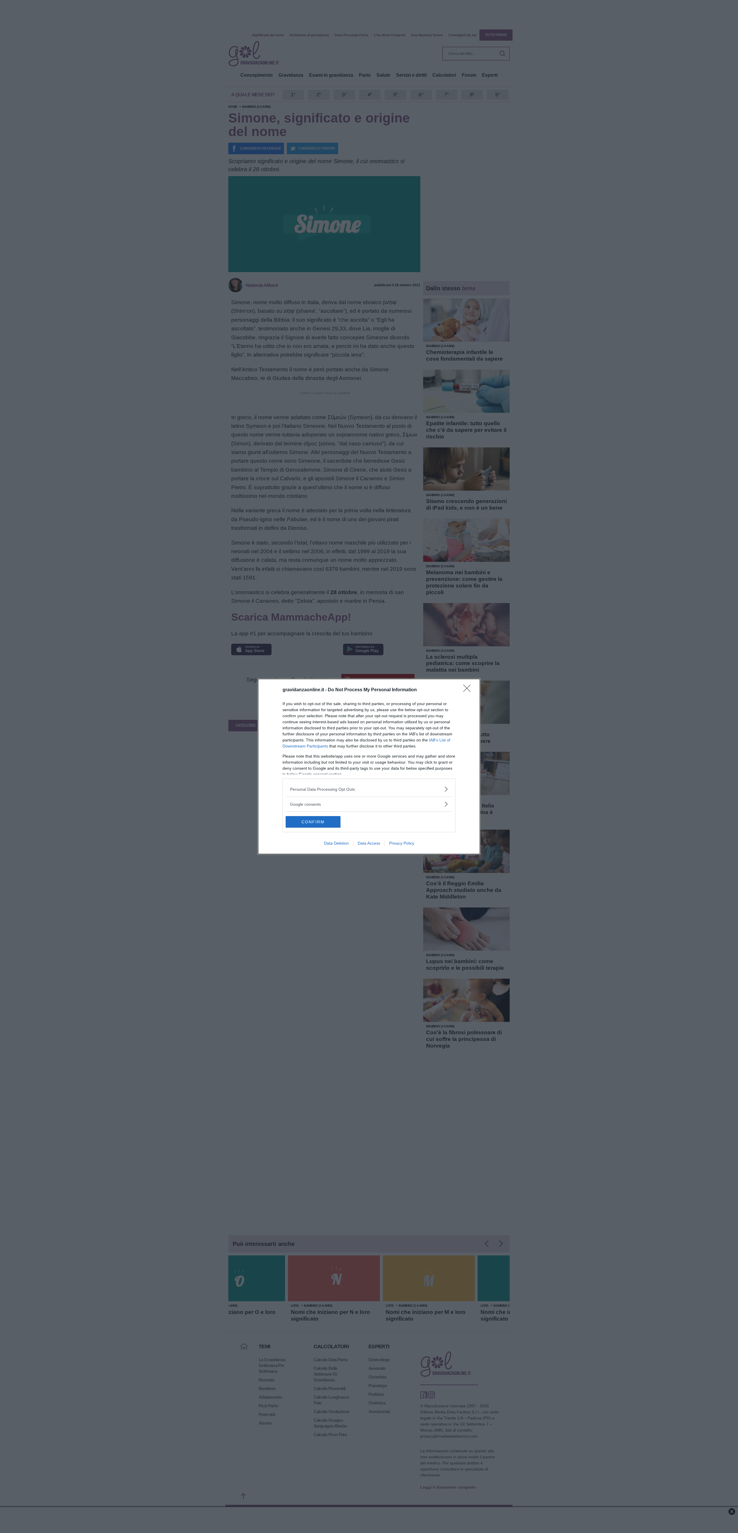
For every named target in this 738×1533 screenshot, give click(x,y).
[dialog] (369, 766)
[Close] (468, 690)
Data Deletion (336, 843)
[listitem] (369, 789)
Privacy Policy (401, 843)
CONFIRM (313, 822)
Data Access (369, 843)
